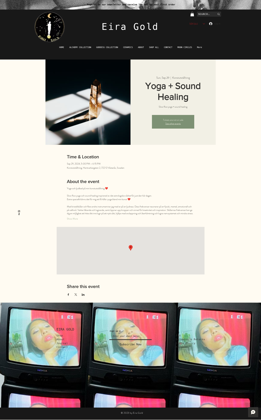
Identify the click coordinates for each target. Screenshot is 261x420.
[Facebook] (19, 214)
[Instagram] (19, 211)
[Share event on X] (75, 294)
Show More (72, 218)
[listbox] (197, 24)
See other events (173, 123)
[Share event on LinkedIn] (83, 294)
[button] (192, 14)
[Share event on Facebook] (68, 294)
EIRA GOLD (65, 329)
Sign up (114, 331)
